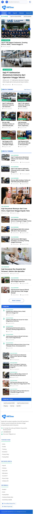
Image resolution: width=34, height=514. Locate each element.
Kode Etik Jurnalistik (7, 499)
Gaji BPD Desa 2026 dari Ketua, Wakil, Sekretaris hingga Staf (16, 312)
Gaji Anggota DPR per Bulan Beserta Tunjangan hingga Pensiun (7, 143)
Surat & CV (4, 475)
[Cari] (7, 2)
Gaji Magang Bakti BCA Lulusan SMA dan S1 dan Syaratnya (24, 142)
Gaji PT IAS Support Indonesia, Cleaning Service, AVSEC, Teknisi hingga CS (15, 43)
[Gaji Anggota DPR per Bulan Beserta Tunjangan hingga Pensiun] (8, 135)
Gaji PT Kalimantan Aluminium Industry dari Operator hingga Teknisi (14, 74)
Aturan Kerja (5, 478)
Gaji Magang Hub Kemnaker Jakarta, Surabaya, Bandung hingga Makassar (16, 328)
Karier (3, 492)
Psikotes (21, 13)
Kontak (4, 446)
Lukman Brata (7, 84)
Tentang (4, 449)
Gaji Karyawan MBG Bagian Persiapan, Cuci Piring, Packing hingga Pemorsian (20, 240)
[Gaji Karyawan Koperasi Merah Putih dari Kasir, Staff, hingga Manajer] (5, 290)
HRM (9, 13)
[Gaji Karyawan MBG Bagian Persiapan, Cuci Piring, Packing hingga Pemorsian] (5, 239)
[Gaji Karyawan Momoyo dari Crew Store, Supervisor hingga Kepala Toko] (24, 116)
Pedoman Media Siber (7, 497)
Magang (6, 405)
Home (4, 13)
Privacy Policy (5, 454)
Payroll (15, 13)
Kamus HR (29, 13)
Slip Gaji (12, 405)
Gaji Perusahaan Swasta (22, 403)
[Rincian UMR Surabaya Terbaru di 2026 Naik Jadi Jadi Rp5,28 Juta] (8, 116)
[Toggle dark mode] (30, 2)
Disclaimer (4, 451)
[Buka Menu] (2, 2)
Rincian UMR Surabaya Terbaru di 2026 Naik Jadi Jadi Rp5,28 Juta (8, 125)
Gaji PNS (18, 405)
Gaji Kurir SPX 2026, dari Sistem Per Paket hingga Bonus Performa (17, 320)
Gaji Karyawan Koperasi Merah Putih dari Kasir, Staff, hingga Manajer (20, 291)
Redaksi (4, 489)
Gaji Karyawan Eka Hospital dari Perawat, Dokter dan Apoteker (13, 270)
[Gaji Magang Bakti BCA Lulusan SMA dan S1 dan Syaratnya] (24, 135)
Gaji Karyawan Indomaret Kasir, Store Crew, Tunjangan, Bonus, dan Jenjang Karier (18, 345)
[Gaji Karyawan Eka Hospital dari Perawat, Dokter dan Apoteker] (16, 256)
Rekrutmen (5, 473)
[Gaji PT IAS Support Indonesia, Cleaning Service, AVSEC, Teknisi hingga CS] (16, 28)
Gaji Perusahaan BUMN (15, 16)
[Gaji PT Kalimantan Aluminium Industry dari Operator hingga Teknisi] (16, 58)
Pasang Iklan (5, 457)
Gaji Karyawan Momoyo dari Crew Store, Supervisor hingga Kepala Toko (24, 125)
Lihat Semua (27, 89)
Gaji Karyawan (7, 40)
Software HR (5, 481)
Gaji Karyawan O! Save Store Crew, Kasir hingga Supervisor (21, 280)
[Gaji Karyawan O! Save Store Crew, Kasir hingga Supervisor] (5, 280)
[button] (3, 29)
